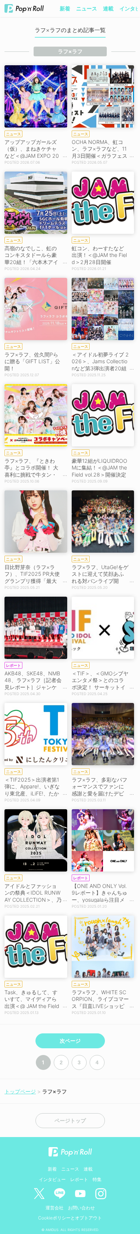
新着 (65, 8)
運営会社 (54, 1208)
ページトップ (70, 1121)
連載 (108, 8)
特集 (97, 1179)
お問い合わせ (81, 1208)
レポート (79, 1179)
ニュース (86, 8)
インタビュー (52, 1179)
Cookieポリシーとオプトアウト (70, 1218)
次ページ (70, 1041)
